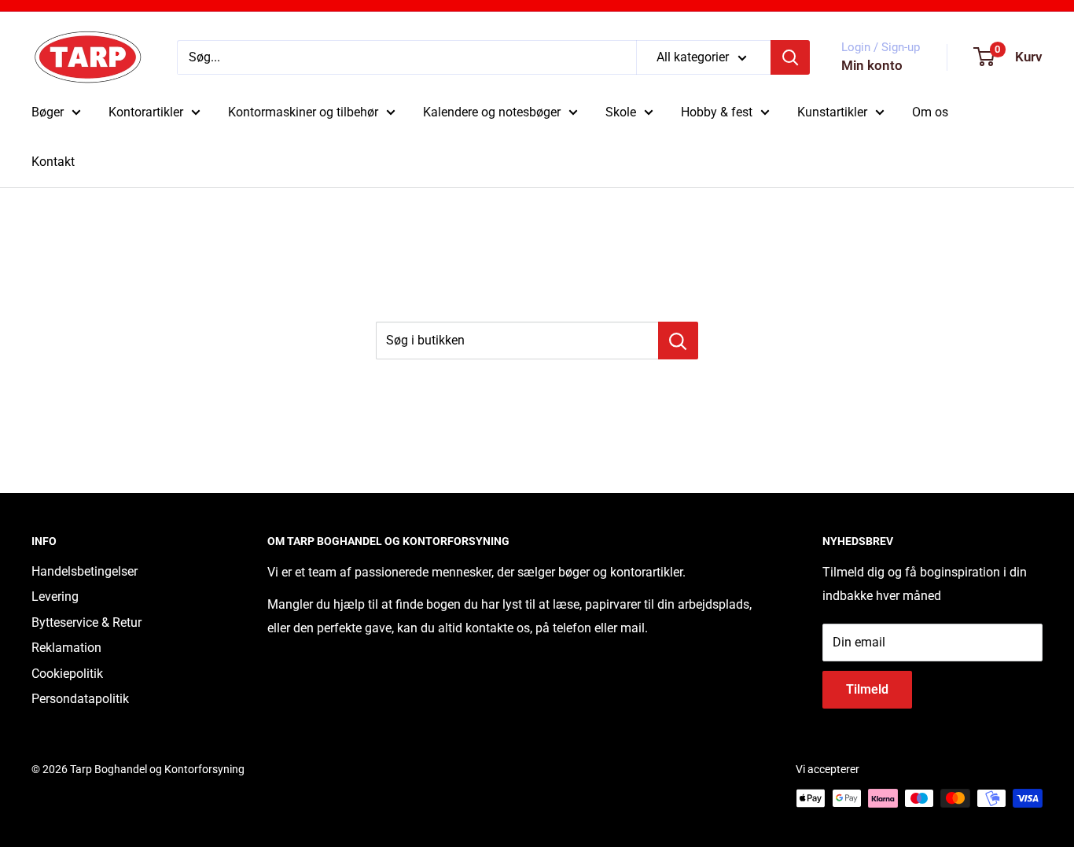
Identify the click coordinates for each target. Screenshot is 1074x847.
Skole (620, 112)
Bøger (47, 112)
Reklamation (66, 647)
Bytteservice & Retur (86, 622)
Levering (55, 596)
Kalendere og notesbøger (492, 112)
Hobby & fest (716, 112)
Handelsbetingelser (84, 571)
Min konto (872, 65)
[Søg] (790, 57)
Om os (930, 112)
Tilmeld (867, 689)
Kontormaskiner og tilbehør (303, 112)
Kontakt (53, 161)
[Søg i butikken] (678, 340)
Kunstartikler (832, 112)
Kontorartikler (146, 112)
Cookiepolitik (67, 673)
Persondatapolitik (80, 698)
